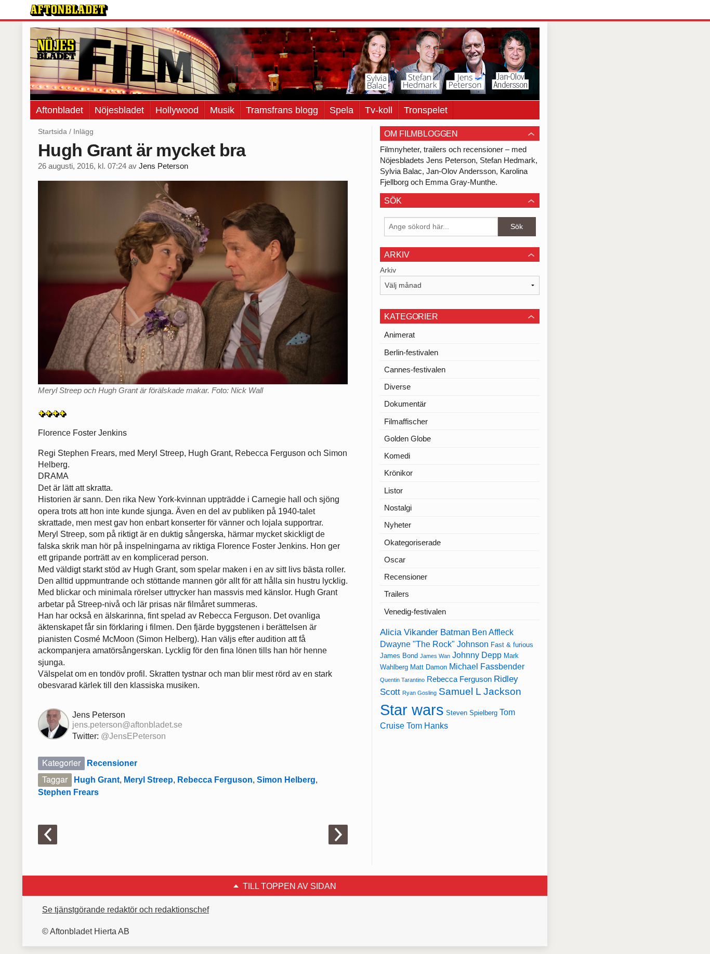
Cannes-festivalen (414, 369)
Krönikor (398, 472)
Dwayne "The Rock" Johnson (434, 644)
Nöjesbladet (119, 110)
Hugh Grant (97, 779)
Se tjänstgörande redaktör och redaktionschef (125, 909)
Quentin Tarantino (402, 680)
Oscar (394, 559)
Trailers (396, 593)
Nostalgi (398, 507)
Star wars (412, 709)
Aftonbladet (59, 110)
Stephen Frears (68, 792)
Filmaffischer (406, 421)
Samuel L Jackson (480, 691)
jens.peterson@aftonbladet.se (127, 724)
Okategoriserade (412, 542)
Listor (393, 490)
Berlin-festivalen (411, 352)
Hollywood (177, 110)
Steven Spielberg (471, 713)
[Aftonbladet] (69, 10)
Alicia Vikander (409, 632)
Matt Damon (428, 667)
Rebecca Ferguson (215, 779)
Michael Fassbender (486, 666)
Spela (341, 110)
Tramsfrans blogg (282, 110)
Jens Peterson (163, 166)
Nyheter (397, 524)
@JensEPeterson (133, 736)
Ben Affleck (493, 632)
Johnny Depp (477, 655)
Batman (455, 632)
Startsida (52, 131)
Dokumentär (405, 403)
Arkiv (388, 270)
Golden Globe (407, 438)
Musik (222, 110)
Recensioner (112, 763)
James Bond (399, 656)
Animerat (399, 334)
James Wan (435, 656)
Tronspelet (426, 110)
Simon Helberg (286, 779)
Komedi (397, 455)
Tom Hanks (427, 725)
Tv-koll (378, 110)
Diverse (397, 386)
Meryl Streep (148, 779)
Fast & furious (512, 645)
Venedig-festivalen (415, 611)
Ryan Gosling (419, 693)
